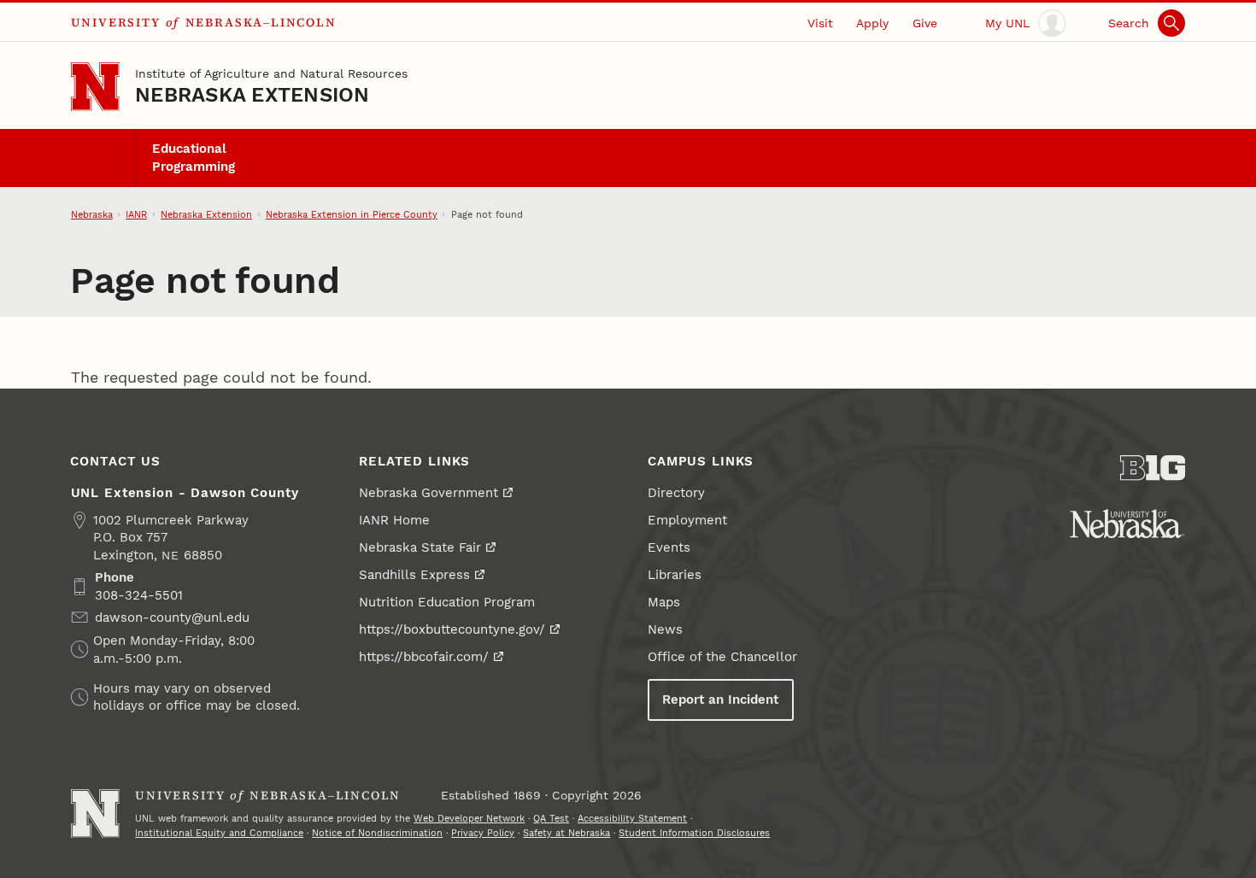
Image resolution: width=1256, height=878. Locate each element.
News (665, 629)
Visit (820, 23)
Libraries (674, 574)
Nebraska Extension (252, 95)
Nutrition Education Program (447, 602)
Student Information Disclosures (694, 833)
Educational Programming (193, 157)
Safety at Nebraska (566, 833)
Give (925, 23)
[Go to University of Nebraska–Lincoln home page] (95, 86)
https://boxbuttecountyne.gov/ (452, 629)
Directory (676, 492)
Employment (687, 520)
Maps (664, 602)
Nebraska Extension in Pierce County (351, 214)
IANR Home (394, 520)
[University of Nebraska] (1127, 523)
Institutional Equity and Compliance (219, 833)
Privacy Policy (482, 833)
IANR (136, 214)
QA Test (551, 818)
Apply (872, 23)
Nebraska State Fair (420, 547)
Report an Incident (720, 699)
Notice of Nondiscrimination (377, 833)
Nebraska (92, 214)
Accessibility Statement (632, 818)
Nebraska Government (428, 492)
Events (669, 547)
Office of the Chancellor (722, 656)
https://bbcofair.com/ (424, 656)
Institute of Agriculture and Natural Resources (271, 73)
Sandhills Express (414, 574)
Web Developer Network (469, 818)
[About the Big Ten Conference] (1153, 468)
